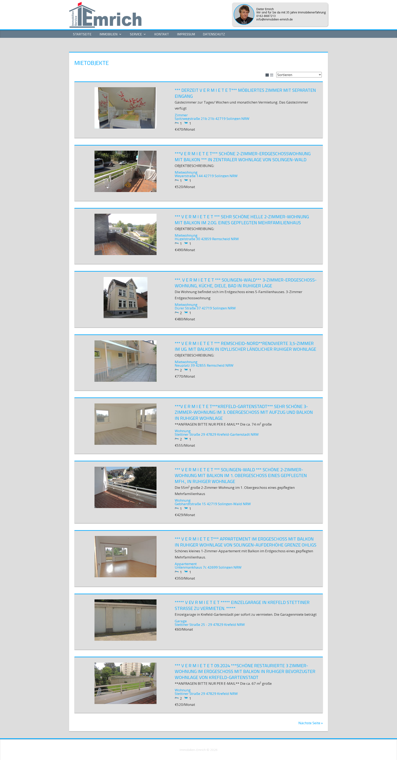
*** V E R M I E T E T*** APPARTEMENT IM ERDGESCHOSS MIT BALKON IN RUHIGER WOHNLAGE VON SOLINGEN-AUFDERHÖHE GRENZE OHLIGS (245, 541)
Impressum (186, 34)
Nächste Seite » (310, 723)
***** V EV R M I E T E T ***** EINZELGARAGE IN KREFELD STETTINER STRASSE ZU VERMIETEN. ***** (242, 605)
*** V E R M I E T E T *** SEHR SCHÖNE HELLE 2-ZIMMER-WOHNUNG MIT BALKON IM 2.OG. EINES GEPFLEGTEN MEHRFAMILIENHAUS (242, 219)
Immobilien (108, 34)
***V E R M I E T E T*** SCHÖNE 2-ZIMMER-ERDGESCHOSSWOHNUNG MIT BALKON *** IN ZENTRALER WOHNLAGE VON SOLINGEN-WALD (243, 156)
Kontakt (161, 34)
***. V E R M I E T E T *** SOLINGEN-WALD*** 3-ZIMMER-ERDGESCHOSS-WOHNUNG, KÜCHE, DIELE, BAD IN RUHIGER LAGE (246, 282)
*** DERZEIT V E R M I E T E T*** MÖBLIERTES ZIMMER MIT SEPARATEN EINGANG (245, 93)
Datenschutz (214, 34)
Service (136, 34)
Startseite (82, 34)
